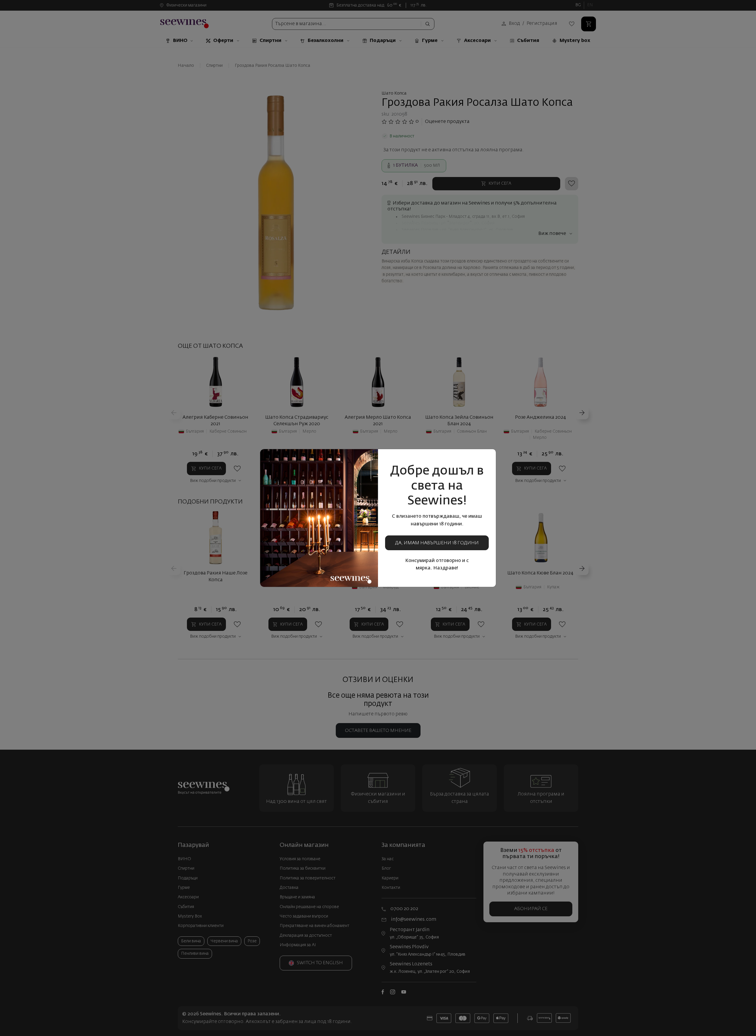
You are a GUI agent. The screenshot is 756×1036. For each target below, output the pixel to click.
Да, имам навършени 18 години (437, 543)
